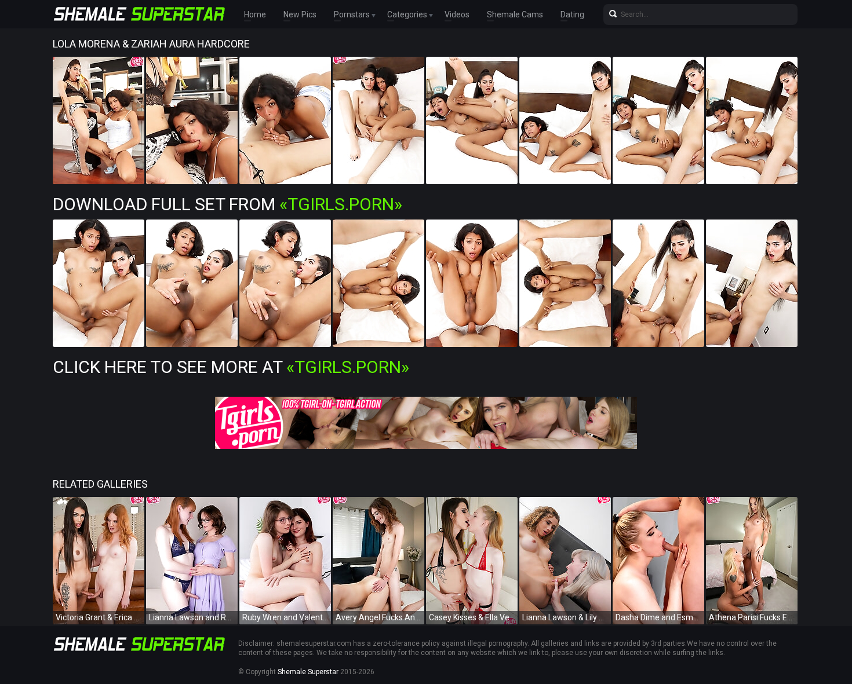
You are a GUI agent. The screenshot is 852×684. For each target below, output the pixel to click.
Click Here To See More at (231, 367)
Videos (457, 14)
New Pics (299, 14)
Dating (572, 14)
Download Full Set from (227, 204)
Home (255, 14)
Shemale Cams (515, 14)
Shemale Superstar (308, 672)
